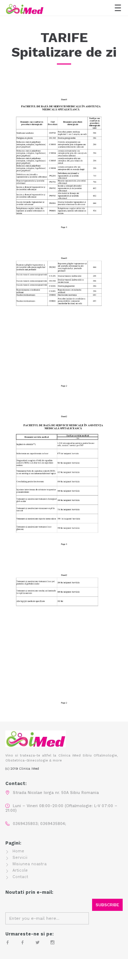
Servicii (19, 857)
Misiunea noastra (29, 864)
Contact (20, 877)
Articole (20, 870)
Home (18, 851)
